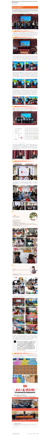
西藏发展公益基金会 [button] (14, 4)
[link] (16, 433)
